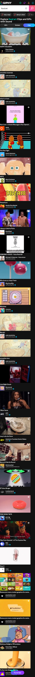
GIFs (5, 25)
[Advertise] (24, 3)
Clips (29, 25)
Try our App (17, 673)
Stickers (17, 25)
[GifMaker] (20, 3)
